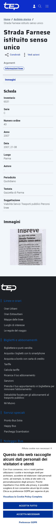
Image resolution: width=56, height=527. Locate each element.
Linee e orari (12, 300)
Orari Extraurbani (13, 314)
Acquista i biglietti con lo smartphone (24, 353)
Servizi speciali (14, 412)
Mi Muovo (9, 403)
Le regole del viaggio (15, 330)
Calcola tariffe (11, 369)
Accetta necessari (28, 514)
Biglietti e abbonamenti (20, 339)
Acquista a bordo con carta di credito (24, 358)
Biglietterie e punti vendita (18, 347)
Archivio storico (22, 19)
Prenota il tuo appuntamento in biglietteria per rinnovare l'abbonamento (29, 388)
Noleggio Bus (13, 440)
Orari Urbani (10, 308)
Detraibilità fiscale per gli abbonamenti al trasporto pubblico (26, 396)
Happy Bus (10, 425)
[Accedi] (34, 6)
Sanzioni (9, 380)
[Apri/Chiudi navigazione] (47, 6)
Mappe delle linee (13, 319)
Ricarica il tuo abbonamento (19, 375)
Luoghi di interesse (14, 325)
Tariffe (7, 364)
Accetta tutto (28, 505)
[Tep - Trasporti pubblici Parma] (8, 287)
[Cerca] (40, 6)
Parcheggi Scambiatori (16, 431)
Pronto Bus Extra (13, 420)
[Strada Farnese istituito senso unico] (28, 247)
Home (7, 19)
